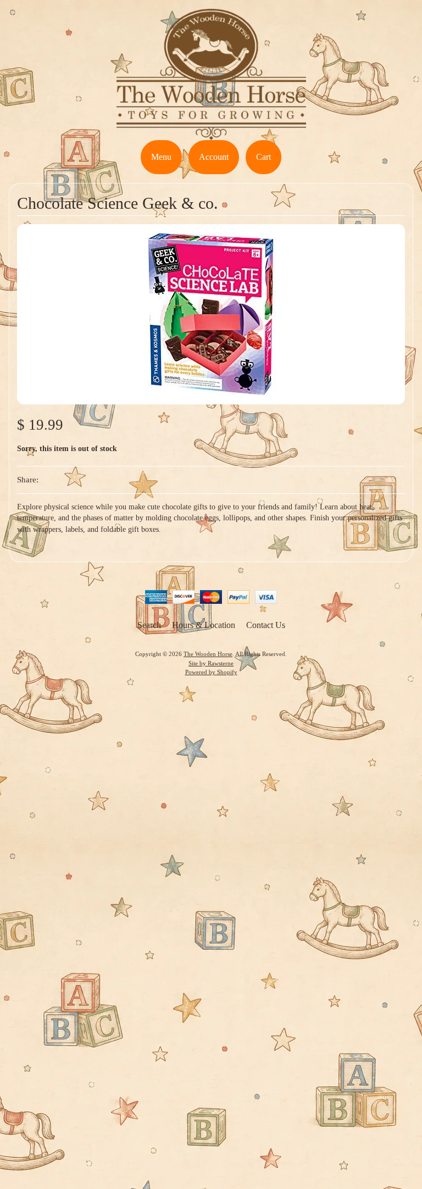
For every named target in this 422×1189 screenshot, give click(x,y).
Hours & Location (203, 625)
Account (214, 157)
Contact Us (265, 625)
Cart (263, 157)
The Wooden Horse (208, 654)
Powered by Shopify (211, 672)
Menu (161, 157)
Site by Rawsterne (211, 663)
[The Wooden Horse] (211, 133)
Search (149, 625)
